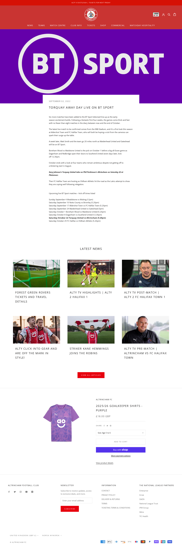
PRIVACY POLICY (108, 495)
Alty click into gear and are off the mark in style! (36, 353)
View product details (104, 463)
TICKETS (91, 25)
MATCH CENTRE (57, 25)
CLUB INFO (76, 25)
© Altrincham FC (18, 542)
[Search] (169, 14)
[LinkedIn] (32, 491)
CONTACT (106, 490)
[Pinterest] (110, 425)
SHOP (103, 25)
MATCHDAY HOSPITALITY (142, 25)
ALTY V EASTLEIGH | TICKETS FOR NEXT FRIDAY (91, 3)
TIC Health (143, 516)
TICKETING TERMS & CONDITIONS (116, 507)
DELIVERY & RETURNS (111, 499)
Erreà (141, 495)
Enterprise (143, 490)
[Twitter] (107, 425)
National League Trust (148, 503)
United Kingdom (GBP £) (23, 535)
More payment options (120, 455)
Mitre (141, 512)
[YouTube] (26, 491)
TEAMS (41, 25)
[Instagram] (21, 491)
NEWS (30, 25)
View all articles (91, 375)
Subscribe (69, 509)
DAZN (141, 499)
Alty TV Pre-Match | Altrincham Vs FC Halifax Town (145, 353)
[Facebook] (104, 425)
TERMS (104, 503)
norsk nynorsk (51, 535)
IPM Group (144, 507)
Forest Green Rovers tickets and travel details (33, 297)
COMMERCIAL (118, 25)
